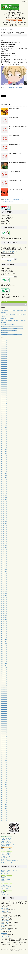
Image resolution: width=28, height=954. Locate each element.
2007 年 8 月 (4, 790)
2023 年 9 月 (4, 407)
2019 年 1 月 (4, 517)
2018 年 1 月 (4, 541)
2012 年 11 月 (4, 665)
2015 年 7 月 (4, 601)
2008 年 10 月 (4, 762)
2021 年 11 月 (4, 451)
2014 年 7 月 (4, 625)
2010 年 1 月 (4, 733)
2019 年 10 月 (4, 499)
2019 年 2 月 (4, 515)
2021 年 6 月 (4, 461)
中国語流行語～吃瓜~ (14, 144)
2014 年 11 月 (4, 617)
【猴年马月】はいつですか (16, 189)
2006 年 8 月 (4, 812)
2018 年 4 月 (4, 535)
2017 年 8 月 (4, 551)
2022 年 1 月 (4, 447)
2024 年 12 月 (4, 380)
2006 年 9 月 (4, 810)
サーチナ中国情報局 (6, 930)
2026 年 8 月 (4, 340)
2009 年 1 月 (4, 756)
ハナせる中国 (4, 911)
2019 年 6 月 (4, 507)
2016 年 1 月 (4, 589)
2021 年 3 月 (4, 467)
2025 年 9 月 (4, 362)
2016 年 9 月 (4, 573)
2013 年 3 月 (4, 657)
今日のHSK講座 (9, 201)
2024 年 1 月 (4, 400)
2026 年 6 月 (4, 344)
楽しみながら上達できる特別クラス (14, 199)
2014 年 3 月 (4, 633)
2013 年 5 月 (4, 653)
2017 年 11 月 (4, 545)
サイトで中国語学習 (8, 87)
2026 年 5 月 (4, 346)
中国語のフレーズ (5, 856)
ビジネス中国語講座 (14, 171)
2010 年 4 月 (4, 727)
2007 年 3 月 (4, 800)
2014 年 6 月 (4, 627)
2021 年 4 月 (4, 465)
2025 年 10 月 (4, 360)
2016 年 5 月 (4, 581)
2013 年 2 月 (4, 659)
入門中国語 (4, 857)
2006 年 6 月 (4, 814)
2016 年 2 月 (4, 587)
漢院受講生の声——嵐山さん (7, 318)
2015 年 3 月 (4, 609)
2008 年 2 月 (4, 778)
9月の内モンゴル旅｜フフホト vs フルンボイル (12, 326)
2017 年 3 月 (4, 561)
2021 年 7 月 (4, 459)
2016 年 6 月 (4, 579)
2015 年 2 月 (4, 611)
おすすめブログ (5, 894)
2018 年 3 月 (4, 537)
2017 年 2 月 (4, 563)
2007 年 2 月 (4, 802)
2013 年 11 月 (4, 641)
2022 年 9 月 (4, 431)
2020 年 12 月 (4, 473)
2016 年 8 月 (4, 575)
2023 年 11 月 (4, 404)
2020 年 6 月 (4, 485)
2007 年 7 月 (4, 792)
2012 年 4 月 (4, 679)
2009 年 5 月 (4, 748)
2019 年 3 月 (4, 513)
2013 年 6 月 (4, 651)
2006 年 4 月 (4, 818)
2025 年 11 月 (4, 358)
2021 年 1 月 (4, 471)
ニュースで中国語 (5, 854)
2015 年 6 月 (4, 603)
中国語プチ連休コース (7, 841)
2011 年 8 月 (4, 695)
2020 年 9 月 (4, 479)
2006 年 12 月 (4, 804)
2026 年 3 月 (4, 350)
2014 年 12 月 (4, 615)
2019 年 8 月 (4, 503)
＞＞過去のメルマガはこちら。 (9, 251)
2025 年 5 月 (4, 370)
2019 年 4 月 (4, 511)
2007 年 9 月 (4, 788)
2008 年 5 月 (4, 772)
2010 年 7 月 (4, 721)
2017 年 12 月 (4, 543)
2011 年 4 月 (4, 703)
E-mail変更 (4, 260)
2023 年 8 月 (4, 409)
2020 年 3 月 (4, 491)
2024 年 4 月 (4, 394)
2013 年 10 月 (4, 643)
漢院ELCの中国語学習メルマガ (9, 860)
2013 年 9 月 (4, 645)
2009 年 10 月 (4, 739)
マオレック (4, 933)
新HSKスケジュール (6, 862)
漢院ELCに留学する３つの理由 (9, 870)
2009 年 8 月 (4, 743)
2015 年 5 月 (4, 605)
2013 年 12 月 (4, 639)
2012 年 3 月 (4, 681)
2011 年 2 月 (4, 707)
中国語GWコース (5, 839)
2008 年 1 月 (4, 780)
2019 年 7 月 (4, 505)
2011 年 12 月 (4, 687)
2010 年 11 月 (4, 713)
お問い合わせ (4, 888)
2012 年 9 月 (4, 669)
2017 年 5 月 (4, 557)
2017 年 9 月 (4, 549)
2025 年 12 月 (4, 356)
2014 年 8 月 (4, 623)
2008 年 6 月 (4, 770)
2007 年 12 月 (4, 782)
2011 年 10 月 (4, 691)
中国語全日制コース (6, 838)
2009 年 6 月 (4, 746)
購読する (4, 301)
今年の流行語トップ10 (15, 180)
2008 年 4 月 (4, 774)
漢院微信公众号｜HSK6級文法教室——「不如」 (12, 328)
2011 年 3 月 (4, 705)
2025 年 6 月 (4, 368)
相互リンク (4, 892)
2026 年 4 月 (4, 348)
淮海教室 (3, 877)
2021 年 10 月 (4, 453)
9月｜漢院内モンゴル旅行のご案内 (9, 330)
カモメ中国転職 (5, 920)
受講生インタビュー (6, 871)
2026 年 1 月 (4, 354)
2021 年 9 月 (4, 455)
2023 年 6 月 (4, 413)
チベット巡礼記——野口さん (7, 324)
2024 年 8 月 (4, 386)
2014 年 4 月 (4, 631)
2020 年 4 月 (4, 489)
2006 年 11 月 (4, 806)
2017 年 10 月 (4, 547)
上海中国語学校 (18, 87)
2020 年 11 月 (4, 475)
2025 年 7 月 (4, 366)
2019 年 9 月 (4, 501)
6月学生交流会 (4, 332)
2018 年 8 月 (4, 527)
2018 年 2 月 (4, 539)
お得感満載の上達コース (7, 846)
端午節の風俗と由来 (14, 117)
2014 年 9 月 (4, 621)
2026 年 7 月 (4, 342)
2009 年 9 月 (4, 741)
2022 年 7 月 (4, 435)
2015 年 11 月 (4, 593)
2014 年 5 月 (4, 629)
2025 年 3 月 (4, 374)
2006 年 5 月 (4, 816)
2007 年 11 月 (4, 784)
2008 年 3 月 (4, 776)
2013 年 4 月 (4, 655)
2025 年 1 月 (4, 378)
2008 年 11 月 (4, 760)
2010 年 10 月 (4, 715)
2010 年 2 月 (4, 731)
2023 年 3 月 (4, 419)
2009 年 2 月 (4, 754)
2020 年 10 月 (4, 477)
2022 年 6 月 (4, 437)
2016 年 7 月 (4, 577)
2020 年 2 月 (4, 493)
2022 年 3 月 (4, 443)
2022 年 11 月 (4, 427)
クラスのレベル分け (6, 886)
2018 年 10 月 (4, 523)
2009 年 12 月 (4, 735)
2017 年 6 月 (4, 555)
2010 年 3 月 (4, 729)
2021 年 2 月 (4, 469)
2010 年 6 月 (4, 723)
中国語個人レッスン (6, 848)
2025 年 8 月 (4, 364)
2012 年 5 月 (4, 677)
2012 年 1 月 (4, 685)
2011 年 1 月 (4, 709)
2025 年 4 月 (4, 372)
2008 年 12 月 (4, 758)
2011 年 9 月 (4, 693)
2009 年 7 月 (4, 745)
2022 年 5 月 (4, 439)
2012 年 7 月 (4, 673)
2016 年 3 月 (4, 585)
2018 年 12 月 (4, 519)
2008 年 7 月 (4, 768)
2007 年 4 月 (4, 798)
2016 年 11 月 (4, 569)
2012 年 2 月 (4, 683)
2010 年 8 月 (4, 719)
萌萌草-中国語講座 (14, 135)
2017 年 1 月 (4, 565)
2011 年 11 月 (4, 689)
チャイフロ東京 (5, 936)
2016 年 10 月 (4, 571)
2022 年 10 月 (4, 429)
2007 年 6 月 (4, 794)
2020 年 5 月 (4, 487)
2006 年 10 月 (4, 808)
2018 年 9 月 (4, 525)
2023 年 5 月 (4, 415)
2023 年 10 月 (4, 406)
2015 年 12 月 (4, 591)
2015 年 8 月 (4, 599)
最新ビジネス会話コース (7, 844)
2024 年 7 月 (4, 388)
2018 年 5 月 (4, 533)
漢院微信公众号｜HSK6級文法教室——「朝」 (11, 334)
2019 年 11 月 (4, 497)
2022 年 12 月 (4, 425)
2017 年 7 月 (4, 553)
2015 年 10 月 (4, 595)
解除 (9, 260)
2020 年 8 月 (4, 481)
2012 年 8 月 (4, 671)
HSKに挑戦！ (4, 859)
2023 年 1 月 (4, 423)
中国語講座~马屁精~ (14, 108)
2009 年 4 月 (4, 750)
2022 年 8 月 (4, 433)
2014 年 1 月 (4, 637)
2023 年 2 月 (4, 421)
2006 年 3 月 (4, 820)
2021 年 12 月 (4, 449)
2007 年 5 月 (4, 796)
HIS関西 (3, 926)
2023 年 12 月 (4, 402)
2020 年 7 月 (4, 483)
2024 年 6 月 (4, 390)
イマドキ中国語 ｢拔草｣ (15, 153)
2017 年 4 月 (4, 559)
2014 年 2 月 (4, 635)
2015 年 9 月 (4, 597)
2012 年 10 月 (4, 667)
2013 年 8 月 (4, 647)
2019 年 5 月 (4, 509)
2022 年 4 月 (4, 441)
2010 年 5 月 (4, 725)
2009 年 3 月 (4, 752)
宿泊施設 (3, 880)
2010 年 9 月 (4, 717)
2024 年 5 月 (4, 392)
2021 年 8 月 (4, 457)
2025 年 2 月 (4, 376)
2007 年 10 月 (4, 786)
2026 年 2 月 (4, 352)
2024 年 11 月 (4, 382)
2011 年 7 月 (4, 697)
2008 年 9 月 (4, 764)
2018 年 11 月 (4, 521)
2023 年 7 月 (4, 411)
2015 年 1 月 (4, 613)
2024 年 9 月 (4, 384)
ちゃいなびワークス (6, 917)
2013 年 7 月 (4, 649)
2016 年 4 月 (4, 583)
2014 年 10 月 (4, 619)
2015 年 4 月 (4, 607)
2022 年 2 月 (4, 445)
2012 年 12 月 (4, 663)
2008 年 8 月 (4, 766)
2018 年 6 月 (4, 531)
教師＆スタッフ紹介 (6, 879)
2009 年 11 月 (4, 737)
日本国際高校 (4, 908)
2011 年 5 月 (4, 701)
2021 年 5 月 (4, 463)
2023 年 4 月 (4, 417)
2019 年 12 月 (4, 495)
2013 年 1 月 (4, 661)
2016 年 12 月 (4, 567)
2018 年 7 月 (4, 529)
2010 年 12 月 (4, 711)
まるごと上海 (4, 914)
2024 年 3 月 (4, 396)
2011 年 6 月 (4, 699)
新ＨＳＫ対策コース (6, 842)
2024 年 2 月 (4, 398)
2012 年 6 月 (4, 675)
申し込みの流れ (5, 885)
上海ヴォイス (4, 923)
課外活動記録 (4, 873)
